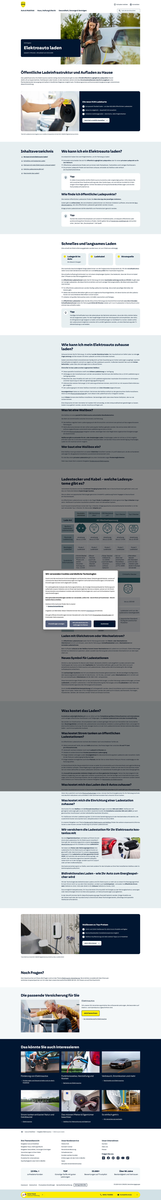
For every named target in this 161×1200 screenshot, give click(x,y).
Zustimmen (105, 624)
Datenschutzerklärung (55, 606)
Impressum (90, 611)
